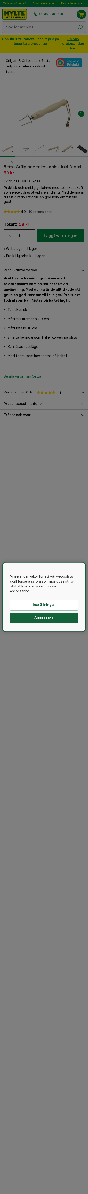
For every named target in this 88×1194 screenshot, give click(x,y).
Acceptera (43, 618)
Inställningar (44, 605)
